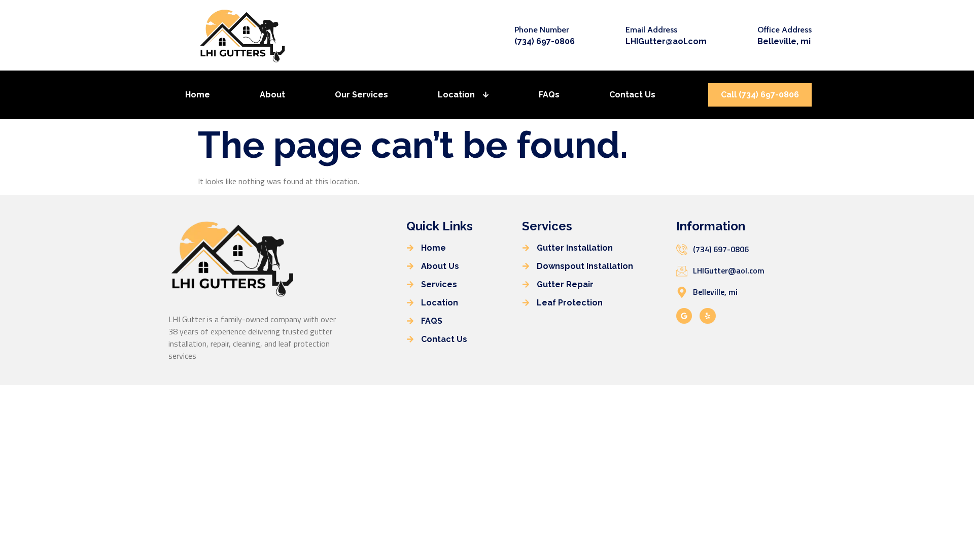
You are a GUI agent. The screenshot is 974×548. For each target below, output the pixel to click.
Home (197, 94)
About (272, 94)
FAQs (549, 94)
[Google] (684, 316)
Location (456, 94)
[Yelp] (707, 316)
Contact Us (632, 94)
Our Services (361, 94)
